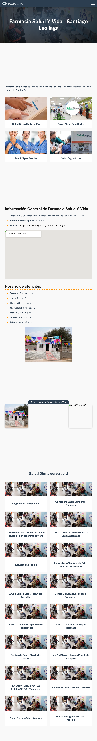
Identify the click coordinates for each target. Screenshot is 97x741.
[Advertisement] (48, 63)
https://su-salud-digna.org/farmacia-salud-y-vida (44, 225)
